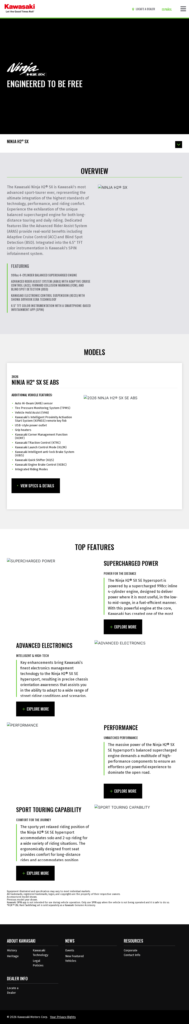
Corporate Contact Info (132, 953)
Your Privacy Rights (63, 1017)
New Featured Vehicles (74, 958)
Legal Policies (38, 963)
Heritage (13, 956)
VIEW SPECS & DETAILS (37, 486)
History (12, 950)
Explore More (125, 627)
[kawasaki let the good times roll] (20, 9)
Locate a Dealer (12, 990)
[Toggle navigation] (183, 8)
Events (69, 950)
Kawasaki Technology (40, 953)
